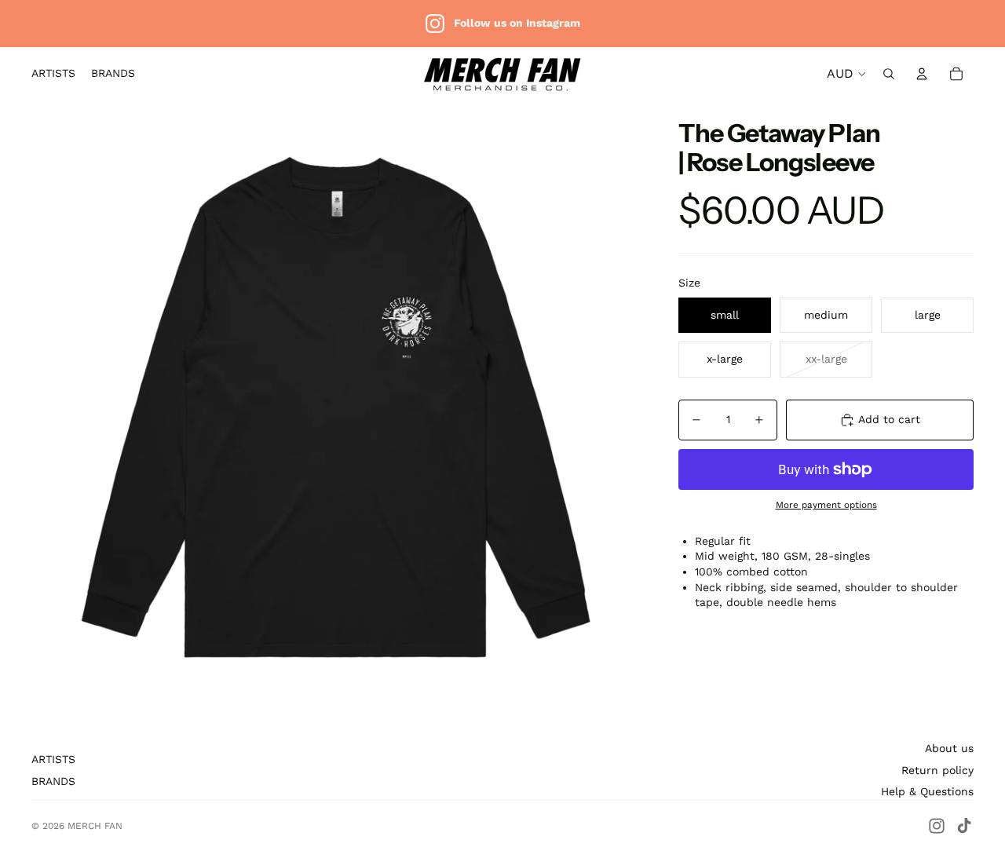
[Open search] (889, 74)
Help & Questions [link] (927, 791)
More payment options (826, 504)
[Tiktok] (964, 825)
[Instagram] (936, 825)
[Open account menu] (921, 74)
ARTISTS (53, 759)
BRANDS (53, 781)
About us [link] (949, 748)
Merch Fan (95, 825)
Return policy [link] (937, 770)
